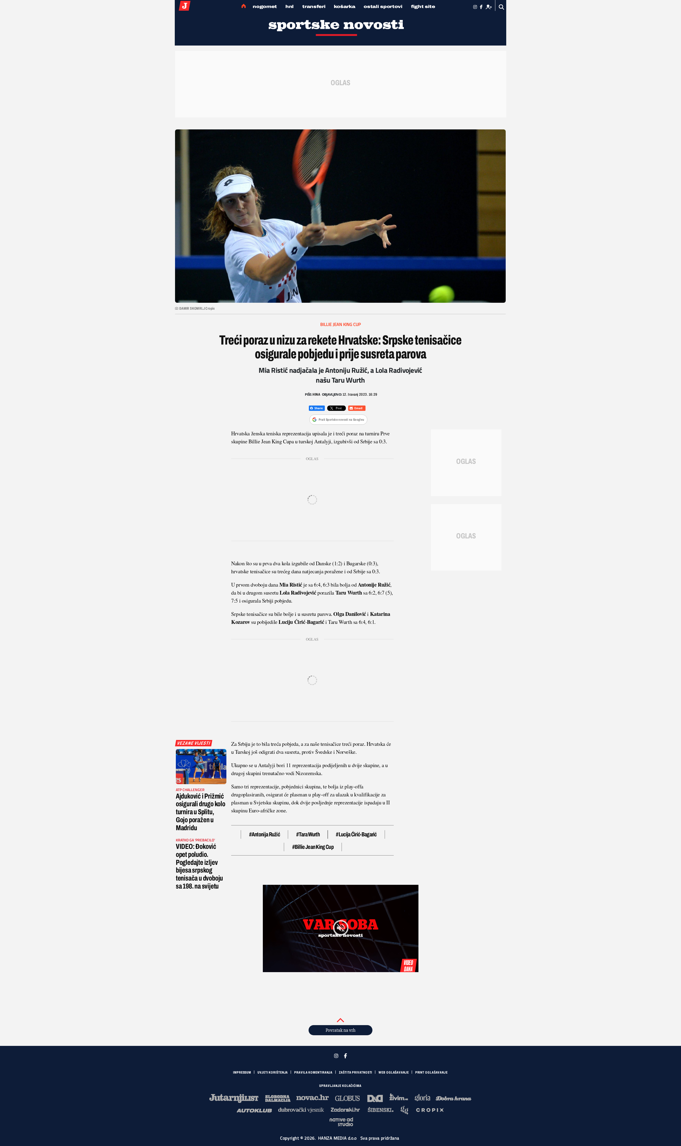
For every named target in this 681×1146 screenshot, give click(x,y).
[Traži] (501, 7)
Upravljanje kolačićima (340, 1086)
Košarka (344, 6)
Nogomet (265, 6)
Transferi (313, 6)
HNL (289, 6)
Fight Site (423, 6)
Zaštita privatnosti (355, 1072)
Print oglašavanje (431, 1072)
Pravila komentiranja (313, 1072)
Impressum (242, 1072)
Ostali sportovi (383, 6)
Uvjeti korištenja (273, 1072)
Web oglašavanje (394, 1072)
